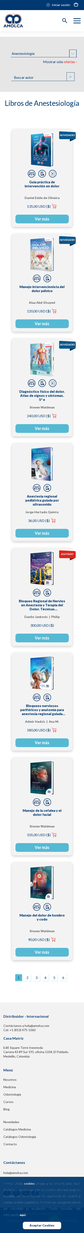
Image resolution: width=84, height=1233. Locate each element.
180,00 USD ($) (39, 730)
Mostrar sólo (60, 62)
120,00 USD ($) (39, 311)
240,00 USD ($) (39, 416)
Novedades (11, 1122)
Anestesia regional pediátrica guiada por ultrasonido (42, 500)
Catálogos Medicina (17, 1129)
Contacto (10, 1144)
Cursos (8, 1102)
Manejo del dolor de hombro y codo (42, 917)
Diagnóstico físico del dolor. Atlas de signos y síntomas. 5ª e (42, 395)
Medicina (9, 1087)
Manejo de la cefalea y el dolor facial (42, 812)
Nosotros (10, 1079)
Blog (6, 1109)
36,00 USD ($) (39, 520)
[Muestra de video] (52, 173)
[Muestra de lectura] (31, 173)
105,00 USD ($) (39, 835)
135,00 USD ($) (39, 206)
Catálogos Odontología (19, 1137)
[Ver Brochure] (42, 173)
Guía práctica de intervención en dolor (42, 184)
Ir (70, 77)
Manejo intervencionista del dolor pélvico (42, 289)
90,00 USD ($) (39, 939)
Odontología (12, 1094)
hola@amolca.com (15, 1173)
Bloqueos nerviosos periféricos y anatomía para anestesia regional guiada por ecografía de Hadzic (42, 710)
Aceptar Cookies (42, 1225)
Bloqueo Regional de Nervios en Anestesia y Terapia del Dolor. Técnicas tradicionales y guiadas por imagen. (42, 605)
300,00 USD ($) (42, 625)
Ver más (42, 218)
